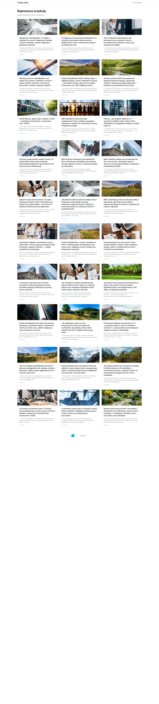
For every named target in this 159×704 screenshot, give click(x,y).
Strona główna (137, 2)
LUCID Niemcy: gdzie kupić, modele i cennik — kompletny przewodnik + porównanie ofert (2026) (36, 121)
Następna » (83, 435)
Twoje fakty (22, 2)
